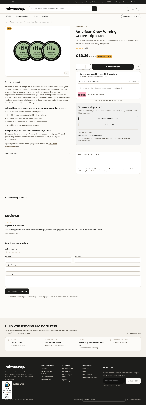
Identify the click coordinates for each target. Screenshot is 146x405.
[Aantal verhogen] (88, 67)
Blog (84, 371)
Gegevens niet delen (90, 377)
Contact (44, 368)
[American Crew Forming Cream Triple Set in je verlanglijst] (138, 67)
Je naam (8, 256)
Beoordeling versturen (17, 291)
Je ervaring (9, 274)
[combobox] (63, 8)
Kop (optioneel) (10, 265)
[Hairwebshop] (15, 9)
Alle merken (66, 371)
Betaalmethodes (47, 377)
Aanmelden (133, 381)
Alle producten (67, 368)
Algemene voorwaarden (67, 381)
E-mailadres (78, 256)
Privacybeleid (87, 374)
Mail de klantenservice (109, 119)
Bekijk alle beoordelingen (99, 171)
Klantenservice (136, 2)
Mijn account (46, 380)
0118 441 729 (109, 125)
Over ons (86, 368)
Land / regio (78, 400)
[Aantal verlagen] (78, 67)
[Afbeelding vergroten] (66, 73)
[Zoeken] (94, 8)
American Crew (16, 22)
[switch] (7, 397)
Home (7, 22)
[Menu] (11, 382)
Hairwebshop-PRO (130, 16)
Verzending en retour (46, 372)
